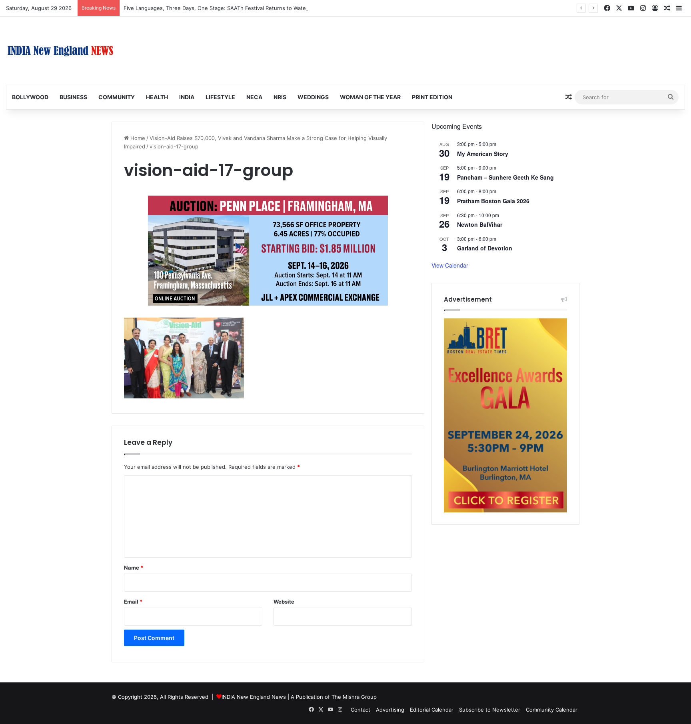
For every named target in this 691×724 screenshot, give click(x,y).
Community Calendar (551, 709)
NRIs (280, 97)
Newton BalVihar (479, 224)
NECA (254, 97)
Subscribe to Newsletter (489, 709)
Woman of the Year (370, 97)
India (186, 97)
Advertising (390, 709)
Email (133, 601)
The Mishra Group (354, 697)
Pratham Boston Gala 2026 (493, 201)
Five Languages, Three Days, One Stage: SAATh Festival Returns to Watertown (222, 8)
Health (157, 97)
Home (137, 138)
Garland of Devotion (484, 248)
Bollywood (30, 97)
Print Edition (432, 97)
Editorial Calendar (431, 709)
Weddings (313, 97)
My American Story (482, 154)
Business (73, 97)
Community (116, 97)
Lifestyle (220, 97)
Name (133, 567)
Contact (360, 709)
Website (284, 601)
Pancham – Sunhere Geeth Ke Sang (505, 177)
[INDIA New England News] (60, 51)
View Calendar (449, 265)
